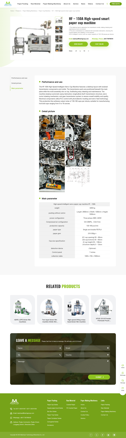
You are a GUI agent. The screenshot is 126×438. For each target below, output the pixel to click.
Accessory (50, 425)
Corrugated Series (52, 422)
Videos (90, 4)
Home (12, 11)
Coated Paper (70, 405)
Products (18, 11)
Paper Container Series (54, 418)
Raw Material (35, 4)
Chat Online (99, 44)
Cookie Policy (85, 415)
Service (75, 4)
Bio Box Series (51, 412)
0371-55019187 (21, 409)
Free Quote (116, 4)
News (83, 4)
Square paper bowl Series (55, 408)
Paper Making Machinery (52, 4)
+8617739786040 (108, 38)
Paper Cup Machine (44, 11)
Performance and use (19, 78)
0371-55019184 (32, 409)
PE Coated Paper (71, 408)
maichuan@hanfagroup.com (81, 38)
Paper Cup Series (52, 405)
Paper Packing (22, 4)
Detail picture (16, 83)
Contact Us (100, 4)
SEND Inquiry (78, 44)
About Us (67, 4)
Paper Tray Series (52, 415)
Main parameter (17, 88)
